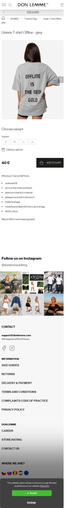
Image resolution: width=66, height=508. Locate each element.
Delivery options (14, 149)
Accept (33, 493)
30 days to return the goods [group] (33, 12)
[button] (62, 11)
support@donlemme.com (16, 335)
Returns (8, 374)
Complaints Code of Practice (25, 401)
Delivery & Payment (17, 383)
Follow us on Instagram (21, 258)
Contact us (10, 448)
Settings (31, 502)
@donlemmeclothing (14, 265)
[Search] (10, 4)
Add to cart (54, 162)
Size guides (10, 365)
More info (44, 486)
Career (7, 431)
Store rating (12, 439)
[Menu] (4, 5)
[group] (33, 79)
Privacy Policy (13, 409)
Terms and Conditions (19, 392)
